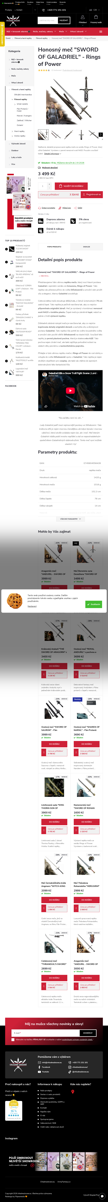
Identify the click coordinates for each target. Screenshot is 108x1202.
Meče (13, 76)
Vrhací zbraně (17, 82)
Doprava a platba (47, 1098)
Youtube (45, 1072)
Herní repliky (19, 131)
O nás (42, 1116)
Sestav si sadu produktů (50, 1094)
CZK (95, 10)
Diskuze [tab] (86, 247)
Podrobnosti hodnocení (72, 70)
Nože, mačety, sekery (20, 69)
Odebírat (88, 1033)
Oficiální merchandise (23, 94)
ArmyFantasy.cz (63, 1182)
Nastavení (32, 606)
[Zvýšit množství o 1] (49, 184)
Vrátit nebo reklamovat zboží (52, 1127)
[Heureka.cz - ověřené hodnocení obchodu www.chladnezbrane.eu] (13, 1110)
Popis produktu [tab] (54, 247)
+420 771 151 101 (80, 1062)
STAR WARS (22, 104)
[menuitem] (18, 32)
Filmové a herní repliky (21, 89)
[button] (54, 588)
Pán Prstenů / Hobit (22, 110)
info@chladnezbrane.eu (52, 1062)
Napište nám (45, 1112)
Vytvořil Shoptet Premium (93, 1195)
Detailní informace (51, 153)
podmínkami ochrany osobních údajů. (77, 1039)
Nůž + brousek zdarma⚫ (17, 60)
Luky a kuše (16, 157)
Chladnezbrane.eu (47, 1182)
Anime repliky (19, 136)
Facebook (46, 1067)
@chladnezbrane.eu (80, 1072)
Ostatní (20, 125)
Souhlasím (95, 604)
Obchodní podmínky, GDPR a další (52, 1103)
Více (13, 164)
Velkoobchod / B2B (48, 1123)
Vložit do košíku (73, 186)
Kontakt (19, 10)
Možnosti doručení (50, 167)
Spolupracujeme (46, 1119)
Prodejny (8, 10)
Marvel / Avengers (24, 115)
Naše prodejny (46, 1091)
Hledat (64, 20)
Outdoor (14, 150)
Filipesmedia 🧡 (21, 1196)
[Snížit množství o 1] (49, 188)
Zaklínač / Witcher (24, 120)
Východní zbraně (18, 143)
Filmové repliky (20, 99)
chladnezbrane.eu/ (80, 1067)
